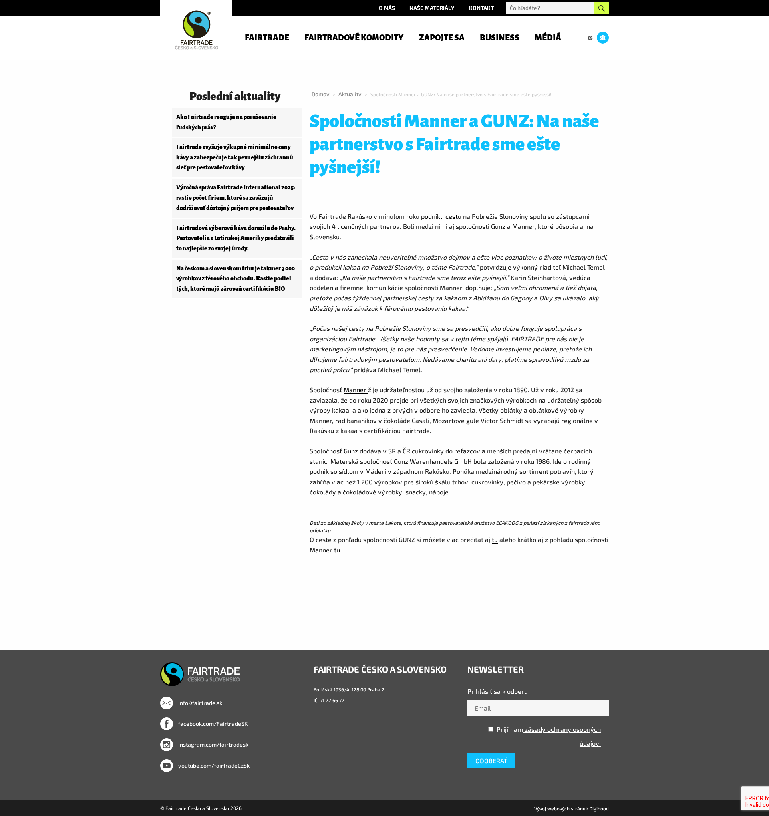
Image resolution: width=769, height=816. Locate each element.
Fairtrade (267, 37)
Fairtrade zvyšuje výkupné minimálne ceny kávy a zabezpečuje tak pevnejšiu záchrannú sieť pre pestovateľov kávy (234, 157)
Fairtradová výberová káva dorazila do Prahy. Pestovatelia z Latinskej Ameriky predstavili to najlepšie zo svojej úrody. (236, 238)
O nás (387, 7)
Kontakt (481, 7)
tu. (338, 550)
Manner (356, 389)
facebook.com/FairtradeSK (212, 723)
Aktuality (350, 94)
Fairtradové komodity (353, 37)
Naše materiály (432, 7)
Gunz (351, 451)
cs (590, 37)
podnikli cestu (441, 216)
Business (499, 37)
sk (603, 37)
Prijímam (549, 736)
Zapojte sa (442, 37)
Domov (321, 94)
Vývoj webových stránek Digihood (571, 808)
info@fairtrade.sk (199, 702)
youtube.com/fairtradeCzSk (213, 765)
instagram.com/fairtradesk (212, 744)
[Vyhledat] (601, 8)
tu (495, 539)
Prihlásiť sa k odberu (497, 691)
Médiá (548, 37)
